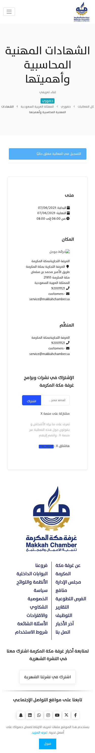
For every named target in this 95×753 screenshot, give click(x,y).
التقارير (62, 607)
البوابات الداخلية (32, 574)
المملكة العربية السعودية (37, 106)
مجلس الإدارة (68, 582)
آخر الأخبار (64, 624)
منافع (61, 590)
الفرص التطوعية (70, 599)
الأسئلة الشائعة (32, 624)
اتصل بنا (62, 632)
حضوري (66, 106)
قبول (47, 743)
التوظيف (63, 615)
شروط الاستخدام (31, 632)
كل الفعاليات (86, 106)
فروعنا (41, 565)
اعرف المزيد (39, 732)
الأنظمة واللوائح (32, 582)
